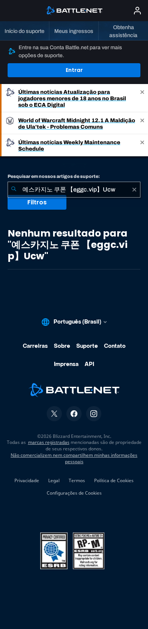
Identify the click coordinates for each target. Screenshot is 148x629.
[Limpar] (134, 190)
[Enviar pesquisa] (14, 190)
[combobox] (74, 190)
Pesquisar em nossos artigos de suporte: (54, 176)
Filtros (37, 202)
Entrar (74, 70)
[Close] (142, 98)
